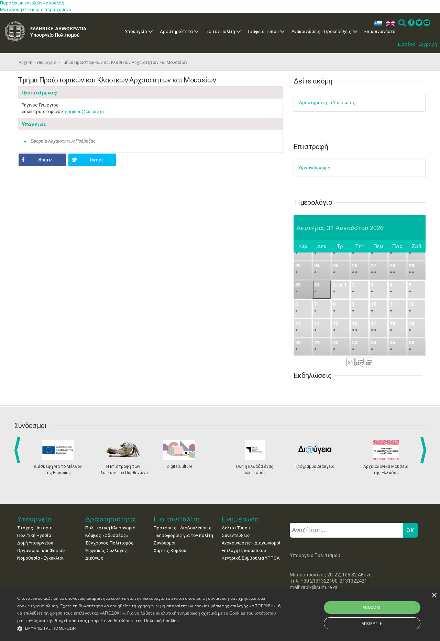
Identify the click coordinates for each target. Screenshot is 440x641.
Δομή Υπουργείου (35, 543)
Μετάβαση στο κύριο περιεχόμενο (35, 9)
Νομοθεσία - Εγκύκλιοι (40, 558)
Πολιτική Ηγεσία (34, 535)
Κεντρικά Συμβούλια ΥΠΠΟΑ (250, 558)
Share (45, 159)
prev (18, 450)
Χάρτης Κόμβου (170, 550)
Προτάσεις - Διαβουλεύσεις (183, 527)
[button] (149, 628)
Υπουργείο (136, 31)
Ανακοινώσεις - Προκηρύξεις (322, 31)
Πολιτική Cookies (161, 620)
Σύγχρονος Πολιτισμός (109, 543)
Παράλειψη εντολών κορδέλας (32, 2)
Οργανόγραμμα (314, 167)
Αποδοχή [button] (372, 607)
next (424, 450)
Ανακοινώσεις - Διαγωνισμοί (251, 543)
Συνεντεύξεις (236, 535)
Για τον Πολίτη (220, 31)
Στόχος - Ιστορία (35, 527)
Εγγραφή (428, 44)
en (389, 23)
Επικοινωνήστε (379, 31)
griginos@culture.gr (84, 111)
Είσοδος (407, 44)
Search (402, 23)
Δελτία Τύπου (236, 527)
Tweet (96, 159)
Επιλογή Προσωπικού (244, 550)
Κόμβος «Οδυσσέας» (106, 535)
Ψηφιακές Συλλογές (106, 550)
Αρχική (25, 62)
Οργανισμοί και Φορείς (41, 550)
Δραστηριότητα (176, 31)
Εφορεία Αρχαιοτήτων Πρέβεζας (63, 141)
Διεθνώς (94, 558)
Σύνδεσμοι (165, 543)
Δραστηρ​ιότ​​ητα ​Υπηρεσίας (327, 102)
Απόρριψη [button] (372, 623)
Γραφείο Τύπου (263, 31)
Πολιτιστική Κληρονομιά (110, 527)
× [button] (434, 595)
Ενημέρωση (240, 519)
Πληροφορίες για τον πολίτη (183, 535)
